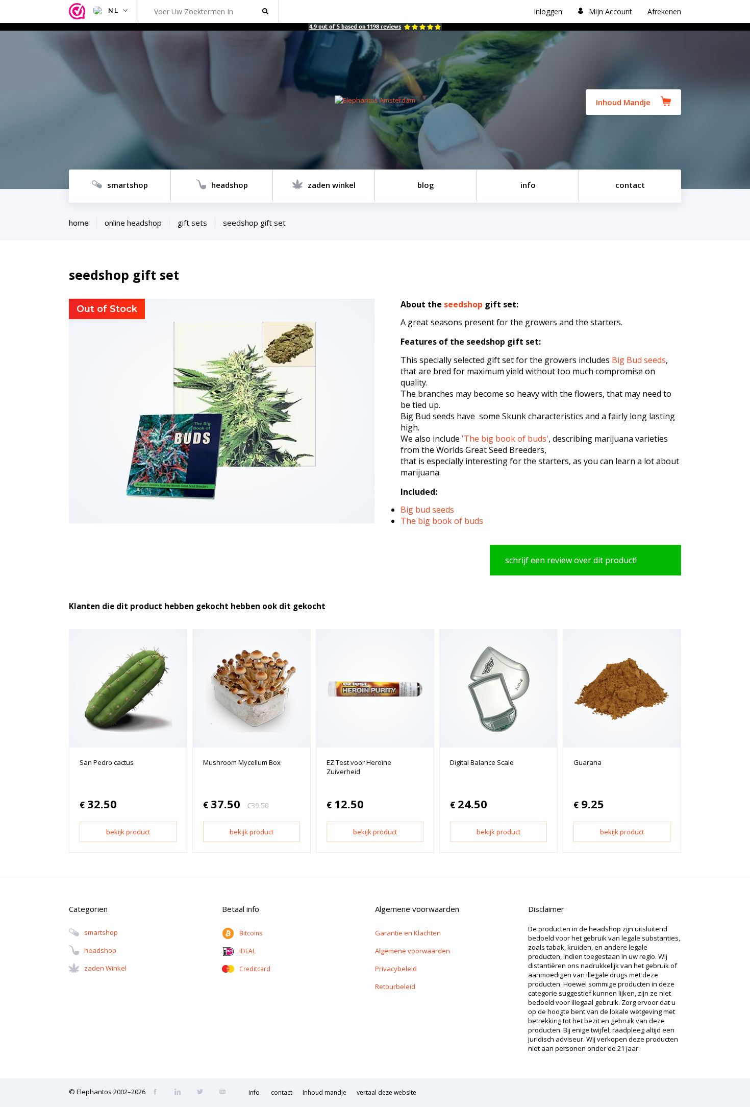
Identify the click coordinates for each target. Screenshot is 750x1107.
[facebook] (158, 1093)
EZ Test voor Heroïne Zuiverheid (359, 767)
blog (425, 185)
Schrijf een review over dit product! (571, 560)
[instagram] (180, 1093)
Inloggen (548, 11)
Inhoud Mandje (623, 102)
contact (630, 185)
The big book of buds (442, 520)
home (79, 223)
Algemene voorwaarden (412, 950)
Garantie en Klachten (408, 932)
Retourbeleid (395, 986)
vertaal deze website (386, 1092)
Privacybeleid (396, 968)
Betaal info (240, 909)
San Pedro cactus (107, 762)
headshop (229, 185)
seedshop (463, 304)
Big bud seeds (427, 509)
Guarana (587, 762)
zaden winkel (332, 185)
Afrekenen (664, 11)
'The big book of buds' (505, 438)
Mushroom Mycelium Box (242, 762)
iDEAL (247, 951)
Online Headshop (133, 223)
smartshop (127, 185)
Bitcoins (250, 933)
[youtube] (225, 1093)
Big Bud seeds (639, 360)
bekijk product (128, 831)
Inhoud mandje (324, 1092)
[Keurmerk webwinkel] (78, 11)
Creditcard (254, 969)
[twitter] (203, 1093)
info (528, 185)
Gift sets (192, 223)
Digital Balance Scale (482, 762)
